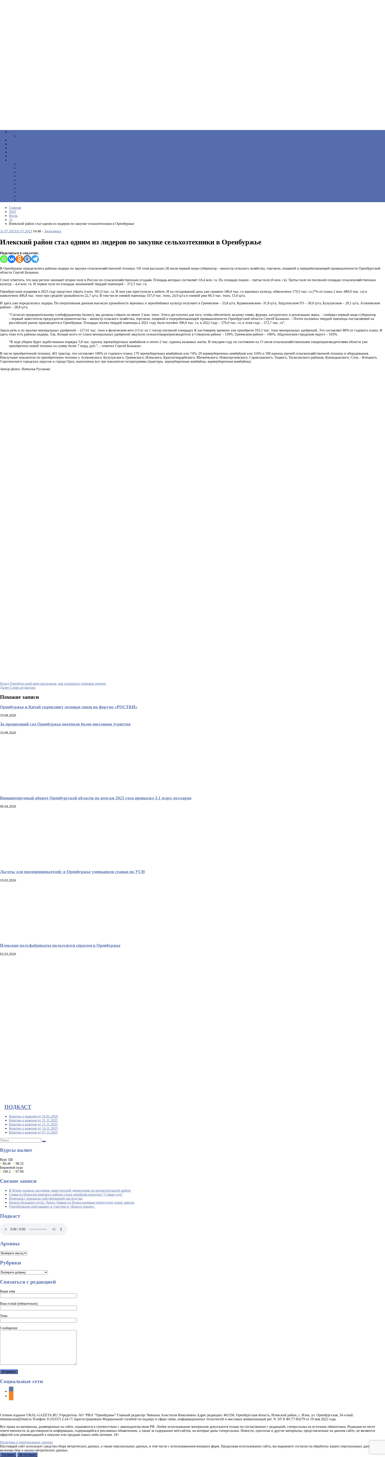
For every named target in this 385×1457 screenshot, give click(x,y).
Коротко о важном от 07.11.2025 (33, 1132)
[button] (192, 115)
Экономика (52, 231)
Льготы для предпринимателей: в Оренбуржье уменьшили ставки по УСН (72, 871)
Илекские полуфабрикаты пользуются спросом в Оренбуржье (60, 945)
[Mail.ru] (27, 259)
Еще (15, 160)
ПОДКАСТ (17, 1107)
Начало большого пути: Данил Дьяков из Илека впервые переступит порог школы (71, 1202)
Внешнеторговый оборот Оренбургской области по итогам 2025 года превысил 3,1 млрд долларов (95, 798)
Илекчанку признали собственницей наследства (45, 1198)
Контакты (28, 200)
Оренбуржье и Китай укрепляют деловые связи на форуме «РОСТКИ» (68, 707)
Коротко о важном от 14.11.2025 (33, 1128)
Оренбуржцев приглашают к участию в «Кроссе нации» (52, 1206)
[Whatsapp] (4, 259)
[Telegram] (35, 259)
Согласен (8, 1454)
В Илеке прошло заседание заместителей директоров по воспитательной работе (70, 1190)
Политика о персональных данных (26, 1442)
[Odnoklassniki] (19, 259)
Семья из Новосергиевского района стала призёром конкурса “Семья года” (66, 1194)
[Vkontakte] (12, 259)
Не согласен (27, 1454)
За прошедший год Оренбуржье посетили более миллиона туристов (65, 724)
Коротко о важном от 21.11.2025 (33, 1120)
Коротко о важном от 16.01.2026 (33, 1116)
